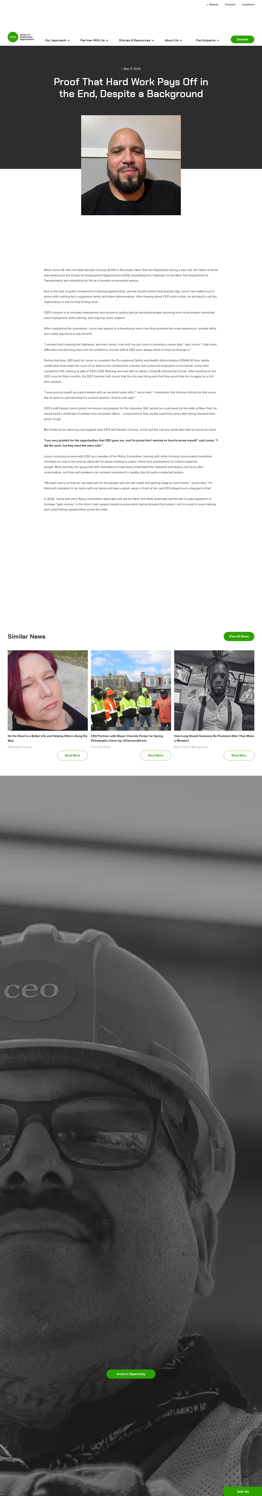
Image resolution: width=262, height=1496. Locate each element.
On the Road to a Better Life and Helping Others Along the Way (47, 738)
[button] (57, 40)
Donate (242, 39)
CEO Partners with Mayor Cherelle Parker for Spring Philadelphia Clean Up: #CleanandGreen (127, 738)
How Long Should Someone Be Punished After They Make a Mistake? (214, 738)
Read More (72, 755)
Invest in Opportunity (131, 1374)
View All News (239, 636)
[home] (21, 39)
